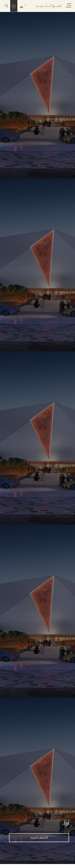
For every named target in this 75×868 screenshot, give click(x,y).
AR (21, 7)
